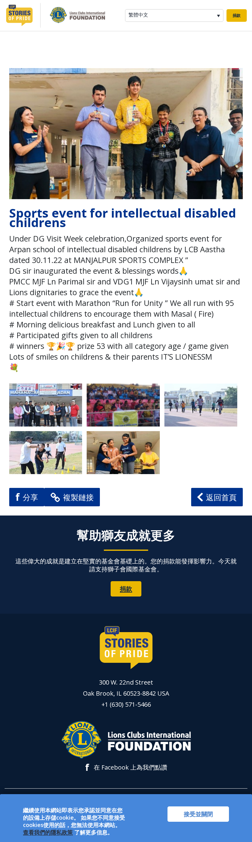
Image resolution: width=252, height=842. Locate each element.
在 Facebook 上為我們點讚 (126, 767)
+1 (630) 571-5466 (126, 704)
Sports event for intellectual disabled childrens (122, 217)
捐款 (237, 15)
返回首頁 (221, 497)
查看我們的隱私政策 (48, 832)
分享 (26, 497)
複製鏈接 (78, 497)
